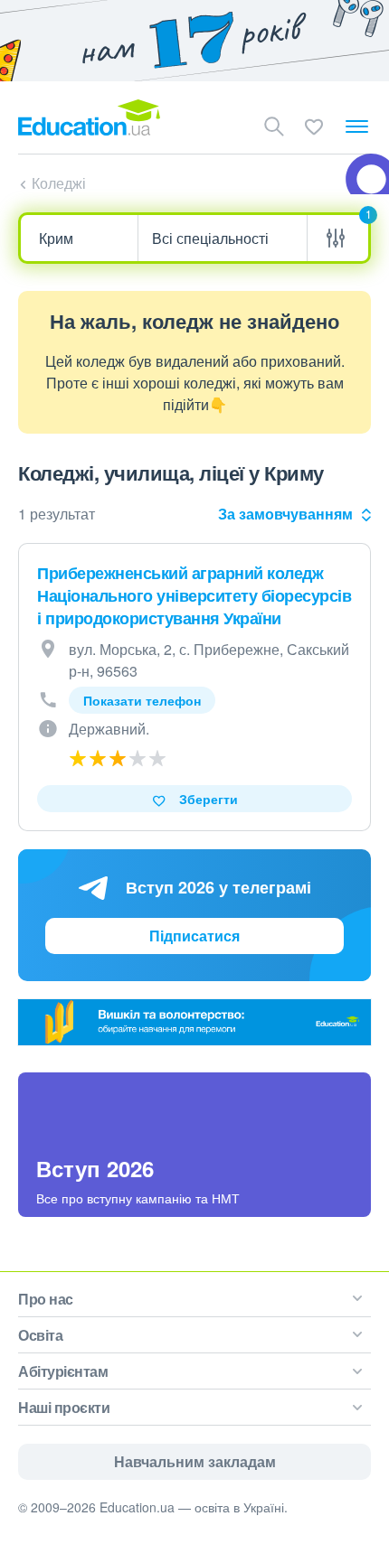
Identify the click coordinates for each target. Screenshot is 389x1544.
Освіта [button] (40, 1334)
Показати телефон (142, 700)
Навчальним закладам (195, 1461)
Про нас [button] (45, 1298)
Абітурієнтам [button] (63, 1371)
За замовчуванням (285, 513)
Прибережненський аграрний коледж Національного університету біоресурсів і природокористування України (194, 595)
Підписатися (194, 935)
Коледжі (59, 183)
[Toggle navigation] (357, 126)
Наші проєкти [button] (63, 1407)
